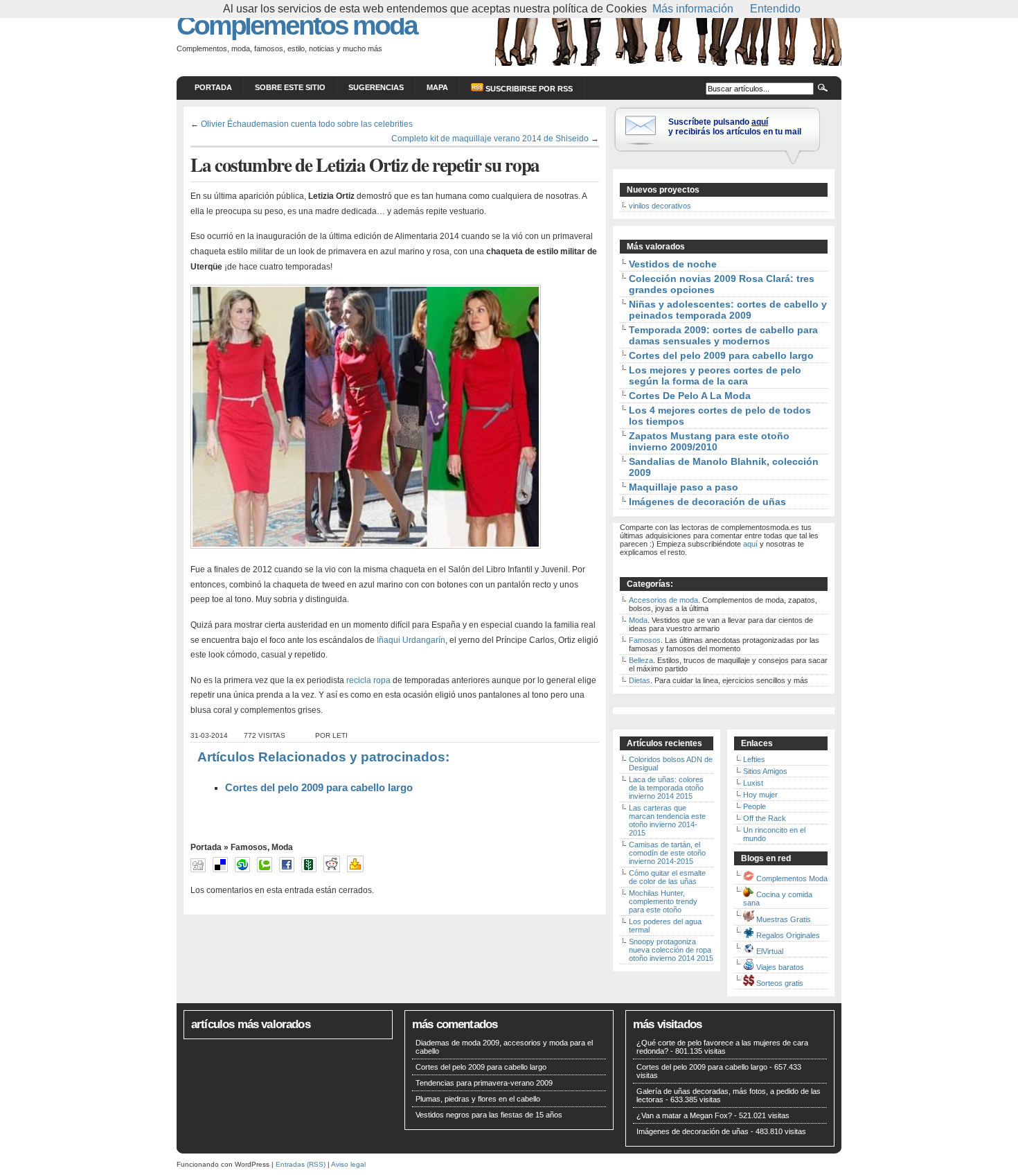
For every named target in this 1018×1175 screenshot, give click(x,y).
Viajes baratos (780, 967)
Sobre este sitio (290, 87)
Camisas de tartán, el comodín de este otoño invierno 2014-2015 (667, 852)
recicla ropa (369, 680)
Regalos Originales (788, 935)
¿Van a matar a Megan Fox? (684, 1115)
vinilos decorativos (660, 206)
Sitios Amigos (765, 771)
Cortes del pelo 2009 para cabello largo (319, 787)
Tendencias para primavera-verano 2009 (484, 1083)
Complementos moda (297, 25)
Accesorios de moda (663, 600)
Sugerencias (376, 87)
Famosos (249, 847)
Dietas (639, 680)
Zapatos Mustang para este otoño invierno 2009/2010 (709, 441)
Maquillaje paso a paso (683, 487)
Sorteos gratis (779, 983)
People (754, 806)
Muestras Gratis (783, 919)
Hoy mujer (760, 794)
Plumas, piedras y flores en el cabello (478, 1099)
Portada (213, 87)
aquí (750, 544)
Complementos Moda (792, 878)
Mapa (437, 87)
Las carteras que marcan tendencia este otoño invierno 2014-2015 (667, 820)
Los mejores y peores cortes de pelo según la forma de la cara (715, 375)
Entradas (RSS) (300, 1164)
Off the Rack (764, 818)
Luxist (753, 783)
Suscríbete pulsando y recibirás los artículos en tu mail (734, 126)
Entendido (775, 9)
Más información (692, 9)
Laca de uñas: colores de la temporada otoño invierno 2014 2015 (666, 787)
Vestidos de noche (673, 264)
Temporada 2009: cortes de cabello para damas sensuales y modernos (723, 335)
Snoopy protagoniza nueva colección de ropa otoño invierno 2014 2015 (671, 949)
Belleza (641, 660)
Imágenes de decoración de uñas (707, 501)
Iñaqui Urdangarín (411, 640)
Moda (282, 847)
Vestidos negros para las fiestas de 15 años (489, 1115)
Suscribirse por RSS (528, 89)
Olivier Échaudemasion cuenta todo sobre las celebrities (307, 123)
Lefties (754, 759)
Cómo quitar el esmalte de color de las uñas (667, 877)
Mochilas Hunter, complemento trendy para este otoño (663, 901)
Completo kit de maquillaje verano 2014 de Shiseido (490, 138)
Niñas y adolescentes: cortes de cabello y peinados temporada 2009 (728, 310)
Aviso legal (348, 1164)
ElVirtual (769, 951)
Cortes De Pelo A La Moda (690, 395)
